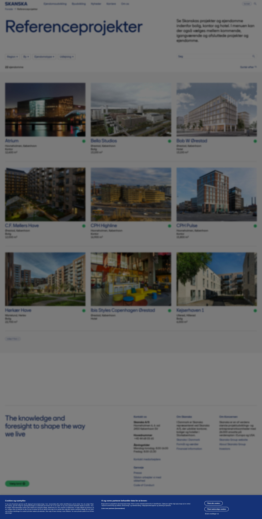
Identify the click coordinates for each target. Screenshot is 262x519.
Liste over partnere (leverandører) (113, 508)
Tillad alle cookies (213, 503)
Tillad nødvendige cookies (216, 509)
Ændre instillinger (211, 513)
